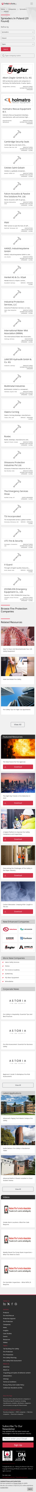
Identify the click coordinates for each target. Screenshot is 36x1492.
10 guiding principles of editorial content (16, 1373)
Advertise (6, 1367)
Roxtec (7, 436)
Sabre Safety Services (12, 962)
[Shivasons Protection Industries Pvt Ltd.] (18, 454)
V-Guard (8, 564)
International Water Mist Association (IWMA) (16, 332)
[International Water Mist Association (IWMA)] (18, 322)
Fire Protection (8, 1321)
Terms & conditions (9, 1382)
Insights (5, 1330)
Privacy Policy (18, 1483)
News (5, 1327)
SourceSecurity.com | (22, 1477)
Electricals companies (17, 1414)
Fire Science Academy (12, 970)
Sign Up (18, 1444)
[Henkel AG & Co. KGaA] (18, 269)
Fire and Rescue (8, 1315)
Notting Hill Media (14, 1469)
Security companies (8, 1412)
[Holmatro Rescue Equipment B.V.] (18, 100)
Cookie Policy (4, 1487)
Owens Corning (11, 411)
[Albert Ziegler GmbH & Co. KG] (18, 69)
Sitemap (6, 1379)
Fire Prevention (8, 1355)
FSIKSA (7, 966)
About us (6, 1370)
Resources (6, 1339)
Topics (5, 1346)
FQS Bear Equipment (12, 978)
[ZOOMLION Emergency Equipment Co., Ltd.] (18, 581)
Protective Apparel (9, 1318)
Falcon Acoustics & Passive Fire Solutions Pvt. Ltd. (17, 195)
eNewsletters (7, 1376)
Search (5, 49)
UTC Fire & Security (13, 540)
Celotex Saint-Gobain (14, 167)
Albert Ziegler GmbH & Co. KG (17, 77)
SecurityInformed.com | (9, 1477)
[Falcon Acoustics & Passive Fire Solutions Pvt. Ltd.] (18, 186)
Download (18, 767)
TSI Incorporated (12, 516)
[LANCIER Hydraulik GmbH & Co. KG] (18, 351)
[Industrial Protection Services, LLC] (18, 294)
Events (5, 1336)
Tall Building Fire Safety (11, 1349)
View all (17, 724)
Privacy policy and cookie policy (13, 1385)
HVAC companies (21, 1412)
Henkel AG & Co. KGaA (15, 277)
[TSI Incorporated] (18, 508)
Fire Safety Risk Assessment (12, 1361)
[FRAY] (18, 214)
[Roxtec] (18, 428)
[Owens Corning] (18, 404)
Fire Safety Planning (9, 1358)
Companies (7, 1324)
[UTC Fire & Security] (18, 533)
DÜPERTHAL (9, 974)
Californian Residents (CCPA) (12, 1388)
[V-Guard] (18, 557)
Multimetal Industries (14, 386)
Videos (5, 1342)
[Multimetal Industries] (18, 378)
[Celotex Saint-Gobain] (18, 160)
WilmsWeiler (9, 981)
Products (6, 1313)
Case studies (7, 1333)
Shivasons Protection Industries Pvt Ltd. (14, 464)
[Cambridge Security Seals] (18, 134)
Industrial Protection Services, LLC (14, 303)
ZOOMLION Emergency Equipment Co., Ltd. (15, 590)
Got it (30, 1489)
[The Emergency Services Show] (18, 483)
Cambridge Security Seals (16, 141)
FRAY (6, 222)
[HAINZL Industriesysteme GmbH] (18, 240)
